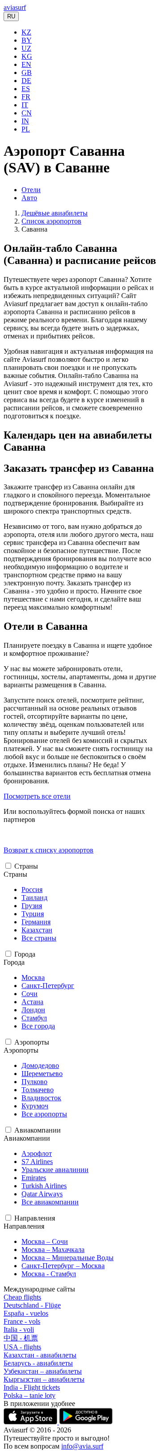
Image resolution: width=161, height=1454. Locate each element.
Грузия (31, 905)
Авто (29, 198)
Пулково (34, 1081)
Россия (31, 889)
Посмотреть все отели (37, 796)
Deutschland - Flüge (32, 1305)
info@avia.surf (82, 1446)
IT (24, 105)
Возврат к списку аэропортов (48, 850)
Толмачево (37, 1090)
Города (24, 954)
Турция (32, 914)
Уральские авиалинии (55, 1169)
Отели (31, 189)
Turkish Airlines (44, 1186)
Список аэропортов (51, 221)
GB (26, 72)
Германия (36, 922)
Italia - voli (19, 1329)
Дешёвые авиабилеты (54, 213)
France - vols (22, 1321)
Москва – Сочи (44, 1241)
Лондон (33, 1010)
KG (26, 56)
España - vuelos (26, 1313)
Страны (26, 866)
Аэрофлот (36, 1153)
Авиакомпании (37, 1130)
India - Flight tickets (32, 1387)
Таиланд (34, 897)
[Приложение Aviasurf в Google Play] (86, 1422)
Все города (38, 1026)
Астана (32, 1002)
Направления (34, 1218)
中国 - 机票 (21, 1338)
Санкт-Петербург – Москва (63, 1266)
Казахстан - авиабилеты (40, 1355)
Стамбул (34, 1018)
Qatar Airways (42, 1194)
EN (26, 64)
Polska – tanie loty (29, 1395)
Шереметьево (42, 1073)
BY (26, 40)
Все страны (38, 938)
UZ (26, 48)
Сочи (29, 993)
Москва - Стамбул (48, 1274)
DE (26, 80)
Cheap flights (22, 1297)
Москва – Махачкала (53, 1249)
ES (25, 88)
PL (25, 129)
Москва (33, 977)
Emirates (33, 1178)
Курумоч (34, 1106)
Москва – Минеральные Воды (67, 1257)
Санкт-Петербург (47, 985)
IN (25, 121)
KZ (26, 32)
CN (26, 113)
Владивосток (41, 1098)
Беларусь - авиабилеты (38, 1363)
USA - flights (22, 1347)
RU (11, 16)
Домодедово (40, 1065)
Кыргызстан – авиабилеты (44, 1379)
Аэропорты (31, 1042)
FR (25, 97)
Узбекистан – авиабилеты (43, 1371)
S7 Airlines (37, 1161)
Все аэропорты (44, 1114)
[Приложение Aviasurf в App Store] (31, 1422)
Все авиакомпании (50, 1202)
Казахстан (36, 930)
